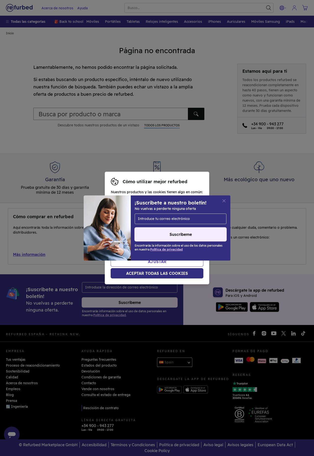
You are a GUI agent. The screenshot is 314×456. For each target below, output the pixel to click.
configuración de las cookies (166, 228)
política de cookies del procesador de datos (158, 238)
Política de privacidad (182, 233)
